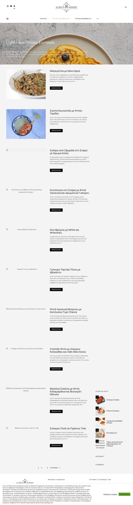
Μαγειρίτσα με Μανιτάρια (65, 71)
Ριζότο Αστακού (113, 411)
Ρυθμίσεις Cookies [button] (110, 494)
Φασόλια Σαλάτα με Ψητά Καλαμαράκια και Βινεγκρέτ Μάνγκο (66, 391)
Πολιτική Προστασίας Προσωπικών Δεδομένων (36, 503)
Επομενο (54, 468)
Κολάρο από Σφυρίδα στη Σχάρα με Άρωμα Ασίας (68, 152)
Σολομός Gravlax (113, 400)
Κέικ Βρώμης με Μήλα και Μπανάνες (64, 231)
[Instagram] (7, 7)
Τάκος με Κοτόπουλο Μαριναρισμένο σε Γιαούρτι (115, 444)
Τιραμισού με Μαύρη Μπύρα (115, 422)
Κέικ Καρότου (112, 433)
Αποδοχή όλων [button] (124, 494)
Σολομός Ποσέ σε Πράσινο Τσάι (68, 428)
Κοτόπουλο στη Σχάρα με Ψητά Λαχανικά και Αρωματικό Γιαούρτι (69, 191)
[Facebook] (11, 7)
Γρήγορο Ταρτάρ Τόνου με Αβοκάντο (65, 271)
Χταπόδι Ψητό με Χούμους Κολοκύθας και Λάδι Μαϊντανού (68, 350)
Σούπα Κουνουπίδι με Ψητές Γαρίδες (66, 112)
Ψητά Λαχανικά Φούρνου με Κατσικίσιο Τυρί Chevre (66, 310)
